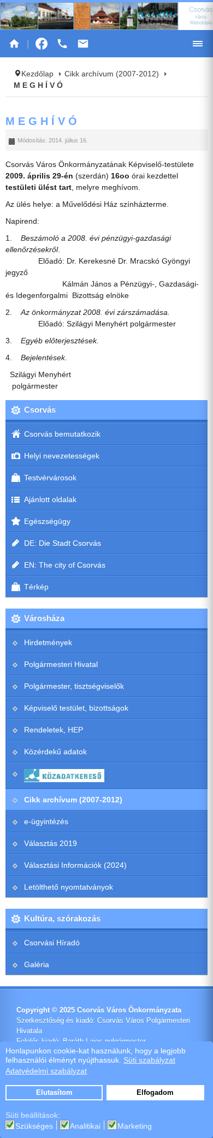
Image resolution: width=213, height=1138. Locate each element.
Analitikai (85, 1126)
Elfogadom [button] (155, 1093)
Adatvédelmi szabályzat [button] (46, 1070)
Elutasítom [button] (54, 1093)
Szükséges (34, 1126)
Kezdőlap (37, 73)
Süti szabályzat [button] (149, 1060)
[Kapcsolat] (83, 44)
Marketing (134, 1126)
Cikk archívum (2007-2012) (111, 73)
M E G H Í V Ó (41, 121)
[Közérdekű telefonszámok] (62, 44)
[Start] (14, 44)
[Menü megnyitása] (198, 44)
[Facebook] (42, 44)
